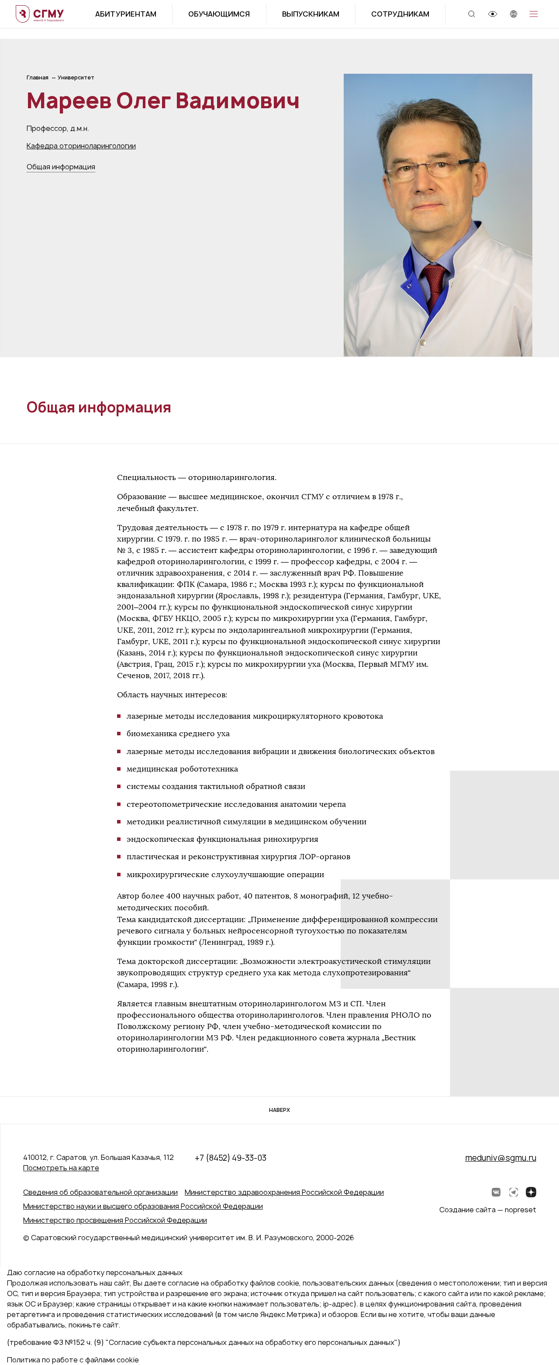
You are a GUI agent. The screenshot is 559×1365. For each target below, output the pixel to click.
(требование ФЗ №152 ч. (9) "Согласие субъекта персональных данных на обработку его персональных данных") (203, 1342)
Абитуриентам (125, 14)
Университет (76, 77)
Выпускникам (310, 14)
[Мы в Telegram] (513, 1192)
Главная (37, 77)
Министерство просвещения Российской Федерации (115, 1220)
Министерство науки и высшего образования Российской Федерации (143, 1206)
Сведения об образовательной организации (100, 1192)
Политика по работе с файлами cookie (73, 1360)
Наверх (279, 1110)
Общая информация (61, 166)
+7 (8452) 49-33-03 (230, 1157)
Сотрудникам (400, 14)
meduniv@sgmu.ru (500, 1157)
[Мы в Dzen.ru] (531, 1192)
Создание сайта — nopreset (487, 1209)
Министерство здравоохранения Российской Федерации (284, 1192)
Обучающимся (219, 14)
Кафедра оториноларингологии (81, 146)
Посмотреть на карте (61, 1168)
